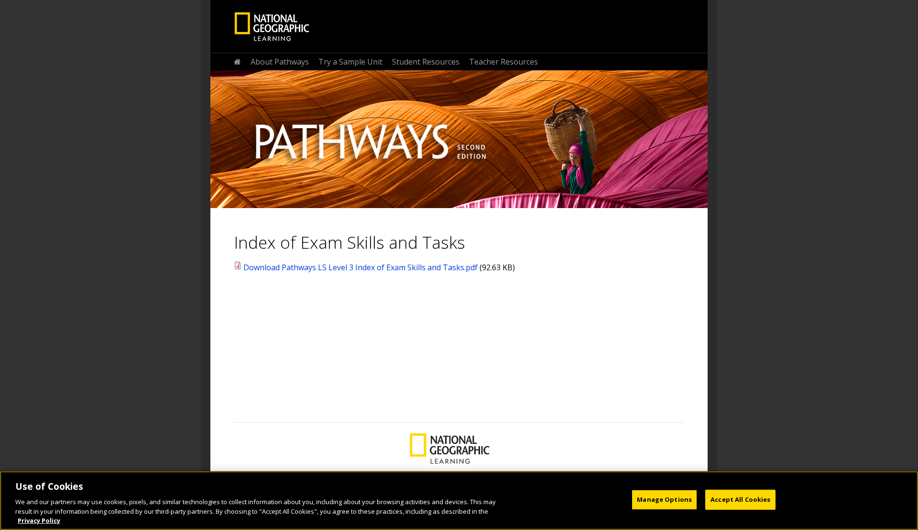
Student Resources (425, 61)
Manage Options (664, 499)
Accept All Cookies (740, 499)
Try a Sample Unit (350, 61)
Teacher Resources (503, 61)
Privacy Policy (39, 520)
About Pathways (280, 61)
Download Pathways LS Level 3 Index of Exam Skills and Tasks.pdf (360, 267)
